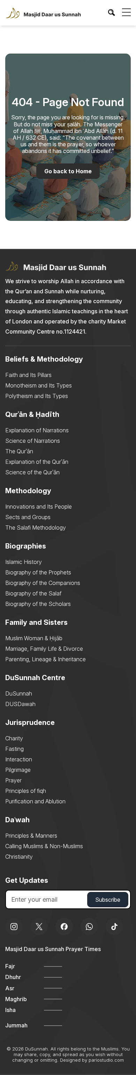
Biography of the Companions (42, 582)
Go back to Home (68, 171)
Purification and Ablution (35, 801)
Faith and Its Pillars (28, 374)
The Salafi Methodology (35, 527)
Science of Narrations (32, 440)
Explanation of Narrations (37, 430)
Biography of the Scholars (38, 603)
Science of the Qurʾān (32, 472)
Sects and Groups (28, 517)
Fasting (14, 748)
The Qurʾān (19, 451)
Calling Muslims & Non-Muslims (44, 846)
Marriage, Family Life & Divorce (44, 648)
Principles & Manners (31, 835)
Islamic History (23, 561)
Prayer (13, 780)
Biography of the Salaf (33, 593)
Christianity (19, 856)
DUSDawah (20, 703)
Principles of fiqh (25, 790)
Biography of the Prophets (38, 572)
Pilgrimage (18, 769)
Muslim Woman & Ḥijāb (33, 638)
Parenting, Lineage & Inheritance (45, 659)
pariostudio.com (106, 1060)
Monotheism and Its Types (38, 385)
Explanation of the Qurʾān (36, 461)
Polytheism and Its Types (36, 395)
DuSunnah (18, 693)
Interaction (18, 759)
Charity (14, 738)
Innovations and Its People (38, 506)
